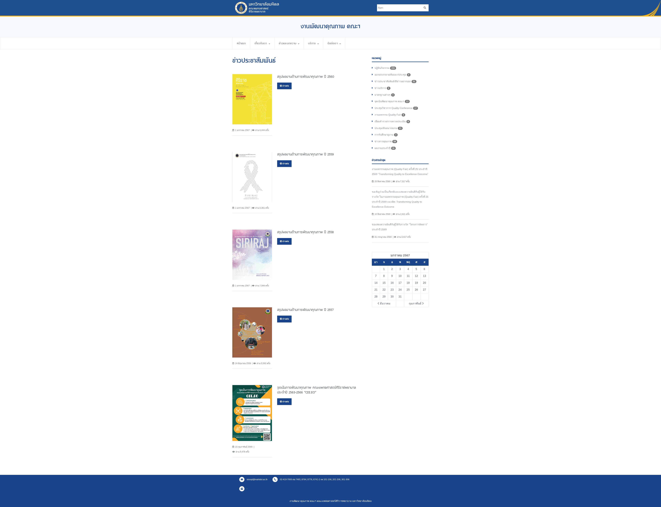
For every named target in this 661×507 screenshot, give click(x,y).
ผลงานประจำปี (385, 148)
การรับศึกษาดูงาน (385, 134)
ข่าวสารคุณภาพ (385, 141)
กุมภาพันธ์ (415, 303)
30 (392, 296)
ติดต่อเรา (333, 43)
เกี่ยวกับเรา (261, 43)
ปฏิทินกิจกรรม (385, 68)
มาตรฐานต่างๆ (384, 94)
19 (416, 282)
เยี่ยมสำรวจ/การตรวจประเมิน (392, 121)
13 (424, 275)
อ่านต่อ (285, 86)
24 (400, 289)
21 (375, 289)
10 (400, 275)
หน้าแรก (241, 43)
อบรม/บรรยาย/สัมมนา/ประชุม (392, 74)
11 (408, 275)
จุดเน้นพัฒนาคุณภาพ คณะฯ (391, 101)
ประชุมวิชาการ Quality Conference (396, 108)
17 (400, 282)
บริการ (312, 43)
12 (416, 275)
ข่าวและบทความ (288, 43)
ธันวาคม (384, 303)
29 (384, 296)
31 (400, 296)
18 (408, 282)
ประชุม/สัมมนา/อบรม (388, 128)
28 (375, 296)
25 (408, 289)
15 (384, 282)
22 (384, 289)
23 (392, 289)
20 (424, 282)
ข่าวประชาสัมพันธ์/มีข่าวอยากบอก (395, 81)
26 (416, 289)
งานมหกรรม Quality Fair (389, 114)
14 (375, 282)
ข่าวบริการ (382, 88)
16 (392, 282)
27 (424, 289)
